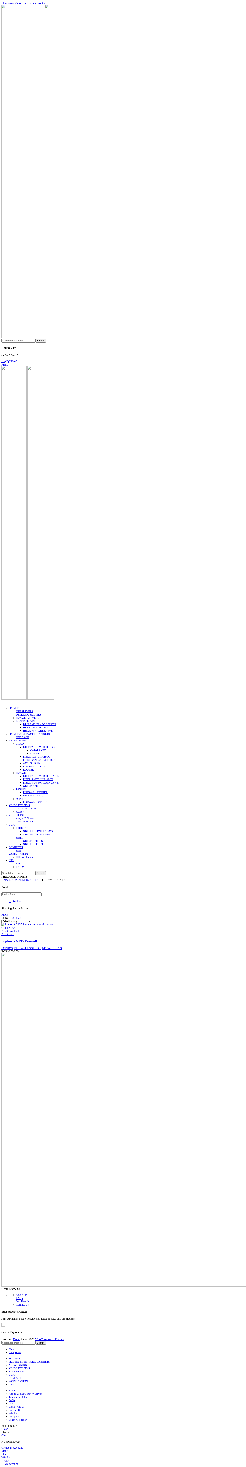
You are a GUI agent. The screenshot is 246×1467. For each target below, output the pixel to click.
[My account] (2, 701)
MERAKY (36, 753)
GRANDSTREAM (26, 808)
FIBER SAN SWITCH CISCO (39, 760)
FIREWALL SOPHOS (35, 802)
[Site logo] (23, 337)
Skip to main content (34, 2)
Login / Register (18, 1419)
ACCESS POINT (32, 763)
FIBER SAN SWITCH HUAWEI (41, 782)
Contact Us (22, 1304)
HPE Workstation (25, 857)
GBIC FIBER (30, 785)
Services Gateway (33, 795)
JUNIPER (21, 789)
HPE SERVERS (24, 711)
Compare (14, 1416)
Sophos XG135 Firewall (19, 941)
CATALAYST (38, 750)
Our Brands (22, 1301)
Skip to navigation (12, 2)
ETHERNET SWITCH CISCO (40, 747)
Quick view (8, 927)
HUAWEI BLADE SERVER (38, 730)
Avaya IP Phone (25, 818)
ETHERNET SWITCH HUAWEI (41, 776)
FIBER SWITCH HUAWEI (38, 779)
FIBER (19, 837)
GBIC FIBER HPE (33, 844)
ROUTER (28, 769)
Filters (4, 914)
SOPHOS (21, 798)
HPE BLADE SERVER (36, 727)
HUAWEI (21, 772)
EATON (20, 866)
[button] (7, 934)
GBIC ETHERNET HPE (36, 834)
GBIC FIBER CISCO (34, 840)
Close (4, 1428)
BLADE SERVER (26, 721)
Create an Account (12, 1447)
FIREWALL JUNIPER (35, 792)
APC (18, 863)
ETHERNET (23, 828)
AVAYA (20, 811)
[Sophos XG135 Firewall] (27, 924)
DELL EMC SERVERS (28, 714)
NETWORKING (19, 879)
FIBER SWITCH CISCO (36, 756)
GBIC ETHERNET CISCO (38, 831)
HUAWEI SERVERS (27, 717)
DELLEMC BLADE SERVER (39, 724)
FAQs (19, 1298)
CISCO (20, 743)
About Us (21, 1294)
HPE (18, 850)
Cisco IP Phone (24, 821)
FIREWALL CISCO (34, 766)
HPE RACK (22, 737)
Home (5, 879)
